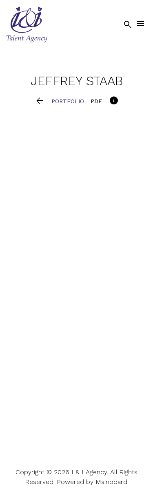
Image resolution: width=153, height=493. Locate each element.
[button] (40, 101)
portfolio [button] (67, 101)
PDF (96, 101)
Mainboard (111, 482)
